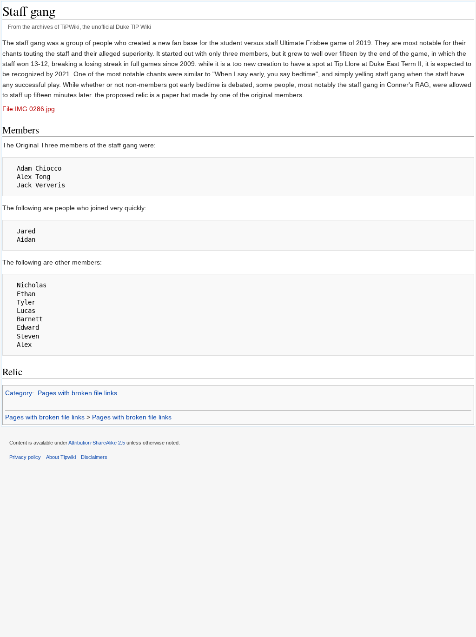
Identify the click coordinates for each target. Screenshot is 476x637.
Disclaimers (94, 457)
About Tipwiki (61, 457)
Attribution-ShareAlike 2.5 (96, 442)
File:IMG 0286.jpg (28, 109)
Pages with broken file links (77, 393)
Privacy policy (25, 457)
